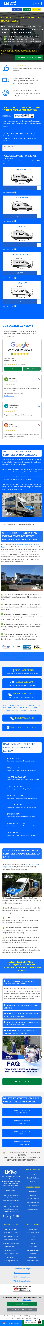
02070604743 (17, 9)
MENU (37, 3)
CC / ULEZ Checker (33, 1205)
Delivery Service (12, 524)
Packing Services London (11, 1254)
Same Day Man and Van (11, 1261)
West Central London (33, 1261)
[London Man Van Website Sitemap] (11, 1218)
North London (33, 1247)
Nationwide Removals (11, 1247)
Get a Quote (36, 9)
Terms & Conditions (33, 1178)
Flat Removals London (11, 1239)
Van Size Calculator (33, 1198)
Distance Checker (33, 1209)
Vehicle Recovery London (22, 1281)
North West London (33, 1250)
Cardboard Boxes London (22, 1277)
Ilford (33, 1243)
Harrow (33, 1239)
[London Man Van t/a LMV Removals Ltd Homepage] (9, 3)
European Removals (11, 1250)
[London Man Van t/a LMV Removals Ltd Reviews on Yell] (38, 647)
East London (33, 1229)
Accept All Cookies (22, 1304)
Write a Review (31, 369)
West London (33, 1257)
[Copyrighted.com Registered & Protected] (22, 1289)
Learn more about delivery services (22, 999)
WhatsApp (27, 9)
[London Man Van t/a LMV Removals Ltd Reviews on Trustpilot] (17, 647)
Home (4, 524)
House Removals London (11, 1232)
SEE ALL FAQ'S (22, 1082)
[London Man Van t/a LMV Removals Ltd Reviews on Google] (6, 647)
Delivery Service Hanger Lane (26, 524)
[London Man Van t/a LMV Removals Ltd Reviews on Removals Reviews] (27, 647)
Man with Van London (11, 1229)
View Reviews (13, 369)
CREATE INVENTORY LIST (22, 695)
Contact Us (11, 1198)
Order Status (33, 1191)
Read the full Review (9, 396)
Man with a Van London (22, 1273)
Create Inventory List (33, 1202)
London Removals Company (22, 1269)
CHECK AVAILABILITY (22, 671)
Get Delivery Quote (29, 57)
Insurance (33, 1181)
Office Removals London (11, 1236)
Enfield (33, 1236)
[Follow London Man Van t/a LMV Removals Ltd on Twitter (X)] (7, 1216)
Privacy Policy (33, 1174)
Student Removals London (11, 1243)
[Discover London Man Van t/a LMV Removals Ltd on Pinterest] (14, 1216)
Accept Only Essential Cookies (22, 1309)
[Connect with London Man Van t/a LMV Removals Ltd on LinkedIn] (17, 1216)
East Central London (33, 1232)
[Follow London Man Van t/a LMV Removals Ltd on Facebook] (4, 1216)
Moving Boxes (11, 1257)
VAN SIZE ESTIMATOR (22, 683)
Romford (33, 1254)
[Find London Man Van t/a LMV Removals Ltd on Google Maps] (11, 1216)
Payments (33, 1195)
